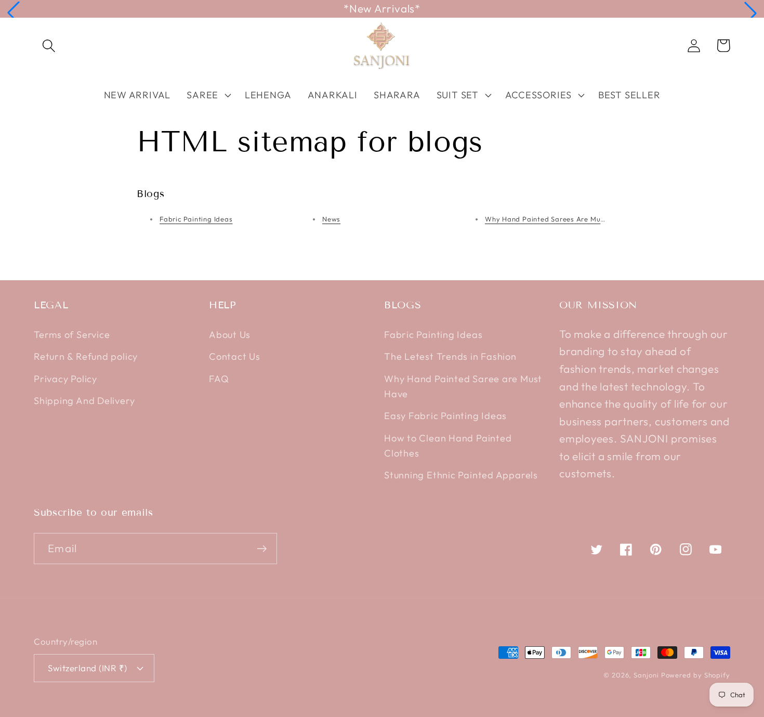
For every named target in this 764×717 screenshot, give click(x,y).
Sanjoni (646, 675)
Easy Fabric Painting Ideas (445, 416)
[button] (13, 13)
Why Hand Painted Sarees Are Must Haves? (559, 219)
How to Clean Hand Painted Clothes (448, 445)
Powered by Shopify (695, 675)
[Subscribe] (261, 549)
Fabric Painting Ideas (196, 219)
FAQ (219, 379)
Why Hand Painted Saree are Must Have (463, 386)
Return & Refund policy (86, 356)
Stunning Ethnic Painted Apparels (461, 475)
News (331, 219)
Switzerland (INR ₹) (87, 667)
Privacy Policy (65, 379)
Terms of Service (72, 335)
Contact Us (234, 356)
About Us (230, 335)
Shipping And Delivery (84, 401)
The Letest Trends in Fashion (450, 356)
